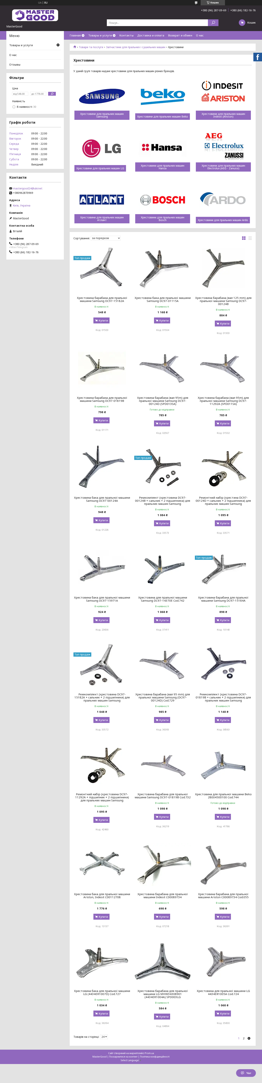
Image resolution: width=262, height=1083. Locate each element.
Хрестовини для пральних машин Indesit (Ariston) (223, 115)
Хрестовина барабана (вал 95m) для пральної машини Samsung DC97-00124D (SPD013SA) (162, 400)
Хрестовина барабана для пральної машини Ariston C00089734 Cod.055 (223, 895)
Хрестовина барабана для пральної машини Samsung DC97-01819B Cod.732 (163, 796)
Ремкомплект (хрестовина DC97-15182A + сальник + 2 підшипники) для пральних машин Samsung (102, 697)
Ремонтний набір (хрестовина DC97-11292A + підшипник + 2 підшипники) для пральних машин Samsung (102, 797)
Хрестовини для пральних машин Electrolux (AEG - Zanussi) (223, 167)
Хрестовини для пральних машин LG (100, 168)
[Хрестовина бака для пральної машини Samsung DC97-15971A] (101, 568)
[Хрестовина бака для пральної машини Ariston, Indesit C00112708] (101, 865)
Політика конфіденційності (155, 1056)
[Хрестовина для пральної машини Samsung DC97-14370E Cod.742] (162, 568)
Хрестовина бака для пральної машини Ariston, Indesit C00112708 (102, 895)
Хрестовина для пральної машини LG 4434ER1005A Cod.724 (223, 992)
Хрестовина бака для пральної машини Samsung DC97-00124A (102, 499)
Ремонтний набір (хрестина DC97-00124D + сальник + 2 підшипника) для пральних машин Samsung (223, 500)
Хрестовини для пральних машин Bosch (162, 218)
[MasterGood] (35, 15)
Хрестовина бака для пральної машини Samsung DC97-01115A (163, 299)
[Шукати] (213, 22)
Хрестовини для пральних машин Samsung (102, 115)
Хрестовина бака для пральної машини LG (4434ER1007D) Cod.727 (102, 992)
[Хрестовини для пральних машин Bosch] (162, 200)
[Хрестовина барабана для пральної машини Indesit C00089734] (162, 865)
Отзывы (14, 64)
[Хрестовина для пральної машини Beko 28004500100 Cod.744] (223, 765)
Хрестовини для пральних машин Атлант (102, 218)
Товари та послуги (91, 47)
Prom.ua (149, 1053)
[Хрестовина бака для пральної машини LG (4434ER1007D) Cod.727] (101, 961)
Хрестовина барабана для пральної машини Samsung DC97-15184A (223, 599)
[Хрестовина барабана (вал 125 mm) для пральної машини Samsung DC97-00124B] (223, 268)
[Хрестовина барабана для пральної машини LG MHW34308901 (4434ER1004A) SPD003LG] (162, 961)
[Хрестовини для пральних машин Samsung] (101, 97)
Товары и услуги (100, 35)
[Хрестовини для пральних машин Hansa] (162, 149)
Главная (75, 35)
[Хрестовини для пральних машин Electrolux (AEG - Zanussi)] (223, 149)
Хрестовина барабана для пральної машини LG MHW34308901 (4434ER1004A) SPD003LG (163, 993)
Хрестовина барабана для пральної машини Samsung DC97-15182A (102, 299)
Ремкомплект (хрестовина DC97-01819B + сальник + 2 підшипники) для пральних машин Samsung (223, 697)
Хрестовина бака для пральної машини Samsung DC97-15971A (102, 599)
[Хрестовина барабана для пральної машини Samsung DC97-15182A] (101, 268)
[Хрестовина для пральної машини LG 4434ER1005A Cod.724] (223, 961)
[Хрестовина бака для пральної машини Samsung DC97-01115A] (162, 268)
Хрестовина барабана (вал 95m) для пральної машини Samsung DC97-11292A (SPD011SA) (223, 400)
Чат (248, 1073)
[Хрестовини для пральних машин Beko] (162, 97)
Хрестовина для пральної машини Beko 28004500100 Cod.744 (223, 796)
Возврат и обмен (180, 35)
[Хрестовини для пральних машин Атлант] (101, 200)
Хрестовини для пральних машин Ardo (223, 220)
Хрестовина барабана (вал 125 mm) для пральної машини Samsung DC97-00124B (223, 300)
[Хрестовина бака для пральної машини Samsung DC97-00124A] (101, 468)
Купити (103, 320)
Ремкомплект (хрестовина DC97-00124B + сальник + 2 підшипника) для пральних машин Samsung (162, 500)
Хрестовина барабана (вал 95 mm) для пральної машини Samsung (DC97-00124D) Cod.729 (162, 697)
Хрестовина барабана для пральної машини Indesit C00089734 (163, 895)
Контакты (126, 35)
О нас (200, 35)
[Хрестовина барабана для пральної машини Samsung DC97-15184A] (223, 568)
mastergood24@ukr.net (27, 188)
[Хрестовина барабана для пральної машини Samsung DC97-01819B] (101, 368)
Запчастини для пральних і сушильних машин (135, 47)
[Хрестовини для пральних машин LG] (101, 149)
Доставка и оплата (150, 35)
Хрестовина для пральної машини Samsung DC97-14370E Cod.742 (162, 599)
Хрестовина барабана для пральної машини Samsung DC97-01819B (102, 399)
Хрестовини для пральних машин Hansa (162, 167)
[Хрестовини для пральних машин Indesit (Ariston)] (223, 97)
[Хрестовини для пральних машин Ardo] (223, 200)
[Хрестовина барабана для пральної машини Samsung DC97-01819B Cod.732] (162, 765)
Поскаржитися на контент (123, 1056)
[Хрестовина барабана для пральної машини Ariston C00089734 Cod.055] (223, 865)
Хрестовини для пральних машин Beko (162, 116)
